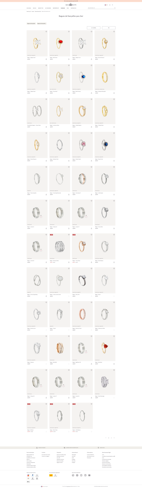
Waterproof (56, 8)
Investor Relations (90, 454)
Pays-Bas (73, 460)
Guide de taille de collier (31, 467)
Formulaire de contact (46, 454)
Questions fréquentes (31, 462)
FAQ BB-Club (29, 456)
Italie (73, 457)
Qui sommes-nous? (90, 456)
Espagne (73, 459)
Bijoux (34, 8)
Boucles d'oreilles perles (61, 454)
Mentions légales (105, 460)
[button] (109, 5)
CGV (103, 454)
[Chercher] (115, 8)
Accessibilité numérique (106, 465)
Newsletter (29, 463)
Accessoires (48, 8)
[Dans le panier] (46, 59)
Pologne (73, 462)
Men (68, 8)
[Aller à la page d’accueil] (71, 4)
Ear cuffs (58, 457)
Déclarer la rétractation (106, 463)
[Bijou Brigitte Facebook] (81, 475)
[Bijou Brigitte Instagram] (77, 475)
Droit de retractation (106, 462)
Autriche (73, 456)
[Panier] (115, 5)
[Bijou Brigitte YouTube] (89, 475)
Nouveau (29, 8)
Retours (28, 459)
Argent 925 (40, 8)
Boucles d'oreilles (60, 460)
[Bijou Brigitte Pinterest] (85, 475)
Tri (108, 27)
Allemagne (74, 454)
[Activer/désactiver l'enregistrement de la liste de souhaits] (46, 31)
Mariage (63, 8)
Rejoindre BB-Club (30, 454)
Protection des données (106, 459)
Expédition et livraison (31, 457)
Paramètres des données (106, 467)
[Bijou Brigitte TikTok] (73, 475)
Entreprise (89, 457)
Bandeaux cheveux (60, 459)
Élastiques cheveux (60, 456)
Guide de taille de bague (31, 465)
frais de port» (68, 486)
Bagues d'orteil (59, 462)
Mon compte (29, 460)
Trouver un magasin (45, 456)
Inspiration (73, 8)
